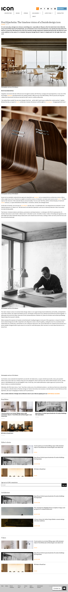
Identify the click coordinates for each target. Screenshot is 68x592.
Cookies (6, 586)
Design (17, 13)
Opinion (26, 13)
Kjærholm (10, 95)
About (34, 16)
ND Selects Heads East (7, 433)
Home (2, 586)
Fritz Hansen (49, 102)
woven (3, 202)
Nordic (17, 102)
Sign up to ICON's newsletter (9, 482)
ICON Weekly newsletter (54, 393)
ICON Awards (35, 13)
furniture (36, 197)
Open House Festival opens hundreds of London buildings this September (50, 414)
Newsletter (60, 13)
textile (59, 199)
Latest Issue (48, 13)
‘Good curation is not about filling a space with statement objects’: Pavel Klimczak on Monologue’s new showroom (16, 415)
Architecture (8, 13)
